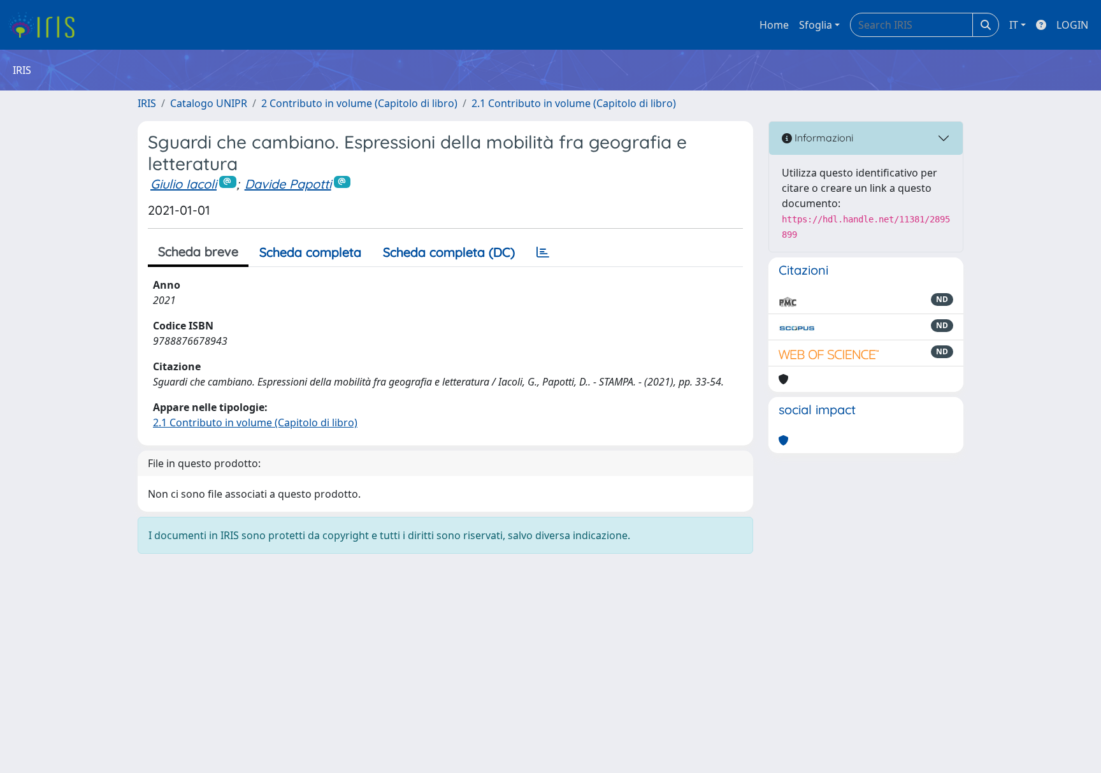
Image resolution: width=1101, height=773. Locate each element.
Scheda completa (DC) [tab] (449, 252)
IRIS (147, 103)
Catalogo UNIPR (208, 103)
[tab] (543, 252)
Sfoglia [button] (815, 25)
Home (774, 25)
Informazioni (822, 137)
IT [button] (1013, 25)
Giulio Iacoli (183, 184)
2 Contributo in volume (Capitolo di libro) (359, 103)
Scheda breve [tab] (198, 251)
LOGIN (1072, 25)
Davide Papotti (288, 184)
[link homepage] (46, 25)
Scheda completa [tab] (310, 252)
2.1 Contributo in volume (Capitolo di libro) (573, 103)
